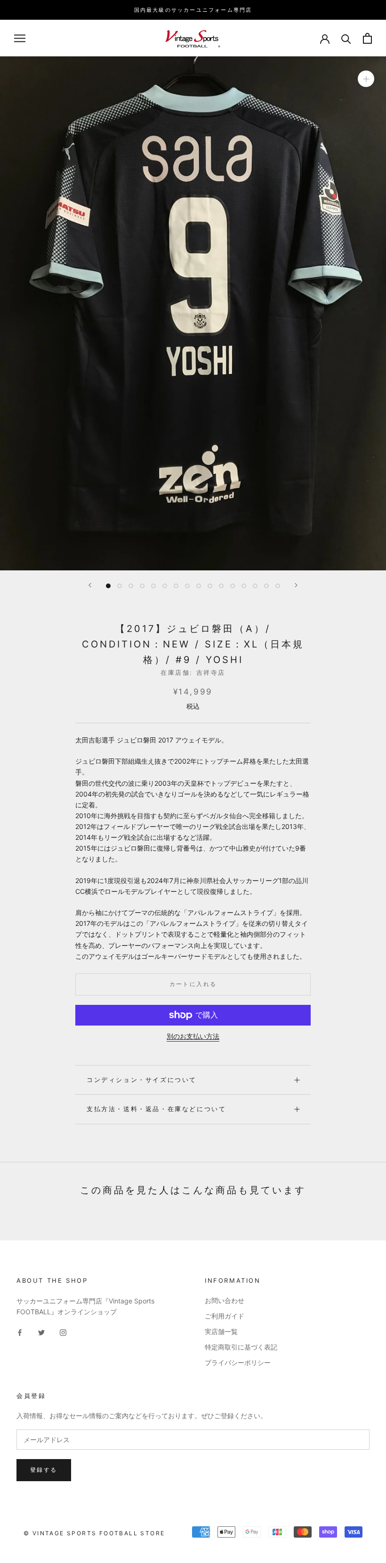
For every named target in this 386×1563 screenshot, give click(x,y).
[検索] (346, 38)
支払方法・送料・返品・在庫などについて (156, 1109)
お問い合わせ (224, 1300)
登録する (43, 1469)
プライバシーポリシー (238, 1362)
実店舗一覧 (221, 1331)
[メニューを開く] (19, 38)
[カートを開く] (367, 38)
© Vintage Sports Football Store (94, 1533)
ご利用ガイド (224, 1316)
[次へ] (296, 585)
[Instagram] (63, 1331)
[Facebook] (19, 1331)
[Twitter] (41, 1331)
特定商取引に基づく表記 (241, 1347)
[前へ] (89, 585)
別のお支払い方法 (193, 1036)
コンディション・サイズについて (142, 1079)
